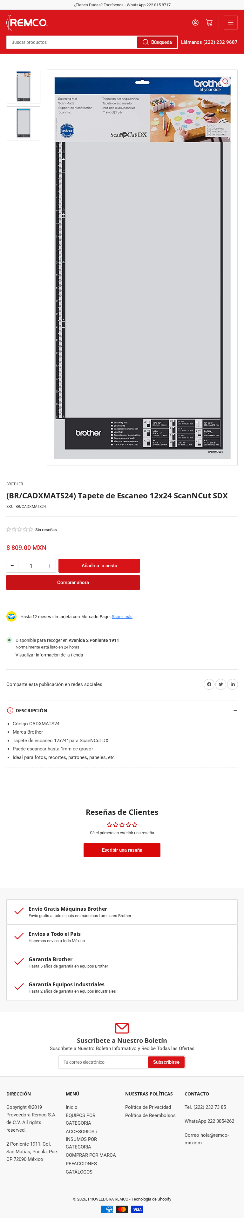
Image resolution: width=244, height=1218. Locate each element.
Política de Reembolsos (150, 1115)
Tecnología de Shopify (151, 1199)
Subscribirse (166, 1062)
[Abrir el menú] (231, 23)
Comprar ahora (73, 582)
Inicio (72, 1107)
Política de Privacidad (148, 1107)
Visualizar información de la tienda (49, 654)
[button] (20, 529)
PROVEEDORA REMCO (108, 1199)
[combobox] (92, 42)
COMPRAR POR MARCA (91, 1155)
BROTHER (14, 484)
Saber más (122, 616)
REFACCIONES (81, 1164)
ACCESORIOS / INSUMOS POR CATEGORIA (82, 1139)
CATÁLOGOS (79, 1172)
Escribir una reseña (122, 850)
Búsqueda (161, 42)
